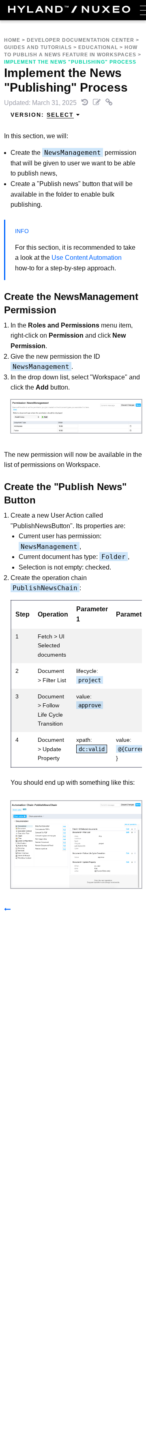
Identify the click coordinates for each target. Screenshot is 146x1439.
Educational (98, 47)
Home (12, 40)
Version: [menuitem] (42, 114)
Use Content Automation (86, 257)
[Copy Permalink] (109, 102)
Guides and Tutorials (38, 47)
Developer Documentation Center (80, 40)
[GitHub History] (86, 102)
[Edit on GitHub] (97, 102)
